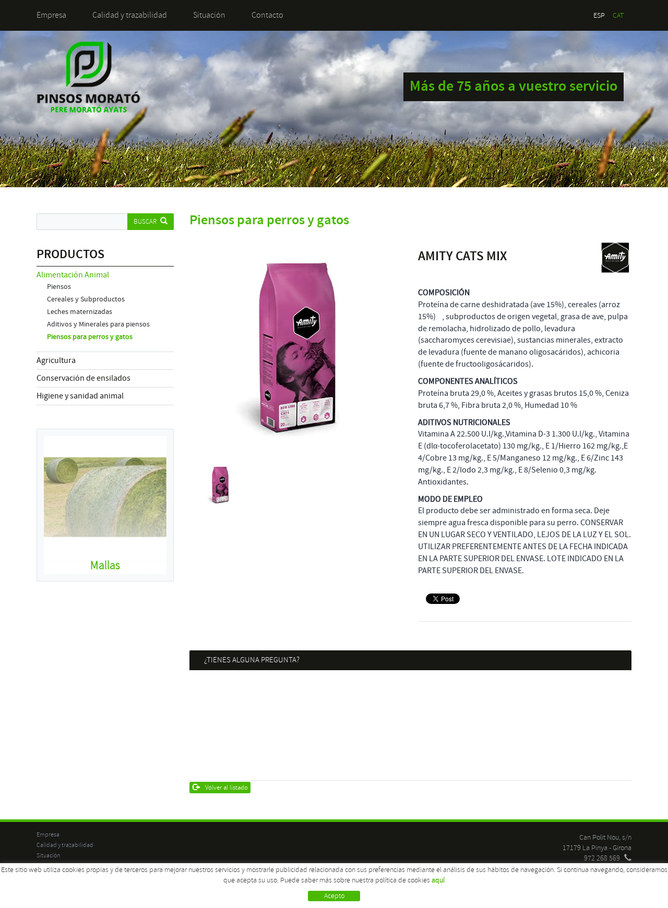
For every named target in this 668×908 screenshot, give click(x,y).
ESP (599, 15)
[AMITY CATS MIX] (296, 348)
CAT (618, 15)
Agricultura (56, 360)
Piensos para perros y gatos (90, 337)
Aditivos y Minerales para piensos (98, 324)
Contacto (267, 15)
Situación (209, 15)
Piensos (59, 287)
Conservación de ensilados (83, 378)
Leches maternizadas (79, 312)
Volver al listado (226, 787)
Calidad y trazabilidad (129, 15)
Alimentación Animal (73, 275)
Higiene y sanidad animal (80, 396)
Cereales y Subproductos (86, 299)
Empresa (51, 15)
